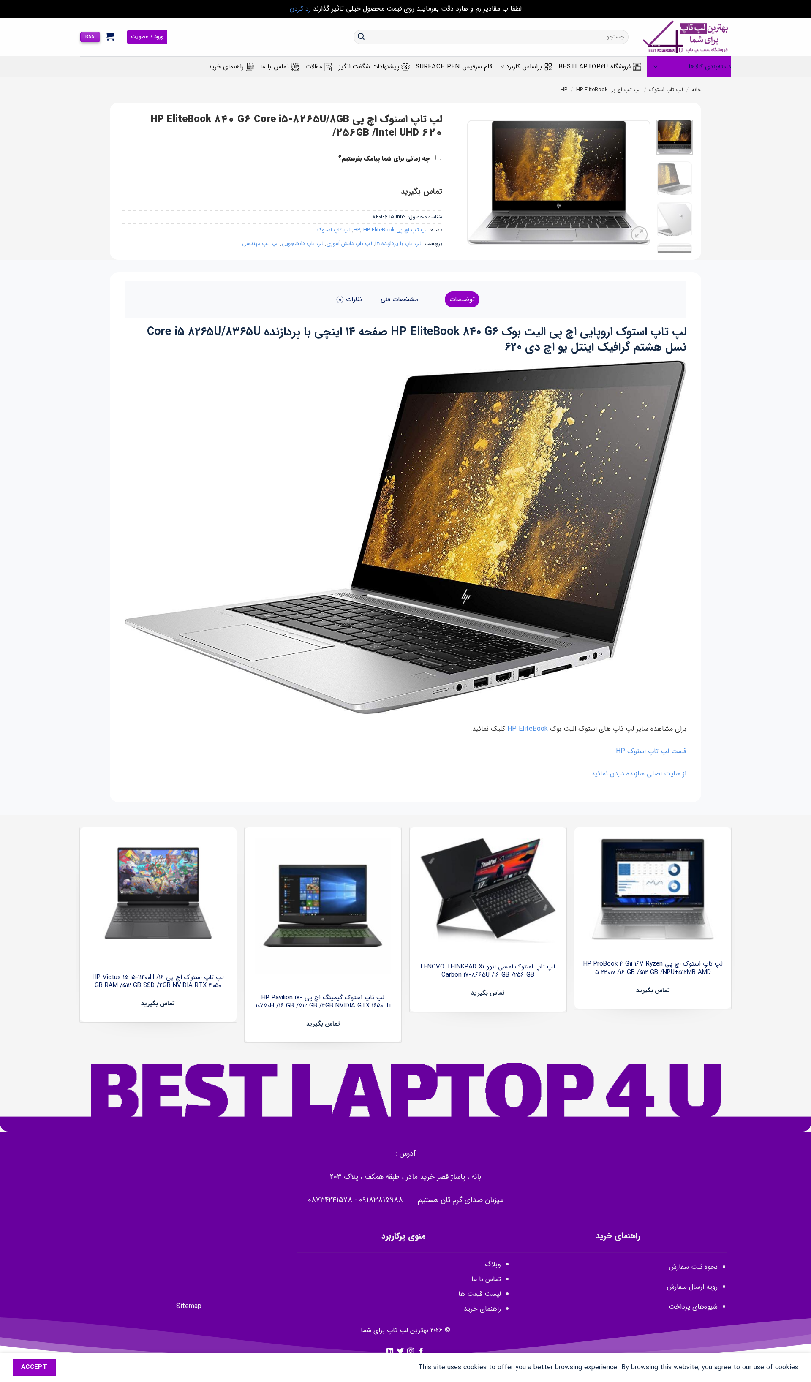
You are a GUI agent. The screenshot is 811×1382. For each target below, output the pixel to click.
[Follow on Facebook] (421, 1351)
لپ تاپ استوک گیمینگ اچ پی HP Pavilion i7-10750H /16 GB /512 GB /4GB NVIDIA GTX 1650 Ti (323, 1002)
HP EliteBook (591, 90)
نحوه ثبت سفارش (693, 1267)
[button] (110, 36)
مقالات (313, 67)
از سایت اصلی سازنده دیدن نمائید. (637, 773)
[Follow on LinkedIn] (389, 1351)
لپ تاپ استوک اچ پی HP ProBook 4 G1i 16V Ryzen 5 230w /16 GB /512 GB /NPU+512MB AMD (653, 968)
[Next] (475, 182)
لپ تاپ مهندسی (260, 243)
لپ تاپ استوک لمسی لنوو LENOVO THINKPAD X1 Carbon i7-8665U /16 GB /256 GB (488, 971)
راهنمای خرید (226, 67)
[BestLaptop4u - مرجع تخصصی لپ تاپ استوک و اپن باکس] (686, 37)
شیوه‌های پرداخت (693, 1306)
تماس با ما (274, 67)
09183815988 (381, 1200)
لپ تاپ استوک (666, 90)
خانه (696, 90)
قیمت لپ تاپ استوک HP (651, 751)
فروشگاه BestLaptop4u (594, 67)
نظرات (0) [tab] (349, 299)
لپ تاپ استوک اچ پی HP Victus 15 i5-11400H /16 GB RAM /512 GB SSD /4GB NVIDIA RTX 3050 (158, 982)
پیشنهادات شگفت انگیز (369, 67)
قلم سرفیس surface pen (454, 67)
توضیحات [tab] (462, 299)
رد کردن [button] (300, 8)
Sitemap (188, 1306)
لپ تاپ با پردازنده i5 (398, 243)
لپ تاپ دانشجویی (303, 243)
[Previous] (636, 182)
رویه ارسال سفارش (692, 1286)
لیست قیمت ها (479, 1294)
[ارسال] (361, 37)
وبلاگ (493, 1264)
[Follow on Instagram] (410, 1351)
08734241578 (330, 1200)
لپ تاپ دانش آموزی (349, 243)
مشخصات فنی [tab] (399, 299)
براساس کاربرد (524, 67)
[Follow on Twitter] (400, 1351)
